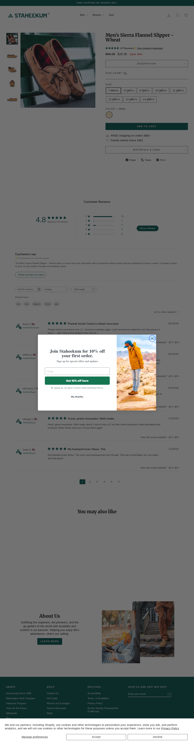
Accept (96, 736)
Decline (157, 736)
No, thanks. (77, 396)
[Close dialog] (152, 338)
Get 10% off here (77, 380)
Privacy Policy (170, 728)
